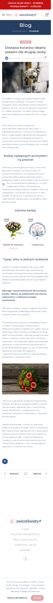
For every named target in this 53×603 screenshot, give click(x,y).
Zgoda (37, 598)
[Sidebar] (3, 184)
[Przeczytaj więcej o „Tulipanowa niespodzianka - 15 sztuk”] (37, 238)
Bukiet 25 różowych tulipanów (13, 246)
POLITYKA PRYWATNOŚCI (25, 534)
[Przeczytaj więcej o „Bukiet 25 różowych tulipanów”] (13, 238)
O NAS (25, 529)
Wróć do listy (25, 473)
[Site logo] (25, 14)
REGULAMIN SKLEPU (25, 539)
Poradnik (34, 31)
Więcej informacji (17, 598)
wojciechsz (14, 58)
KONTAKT (25, 550)
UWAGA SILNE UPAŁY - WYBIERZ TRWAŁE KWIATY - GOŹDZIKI (25, 5)
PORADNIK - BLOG (25, 545)
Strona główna (19, 31)
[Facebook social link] (5, 461)
